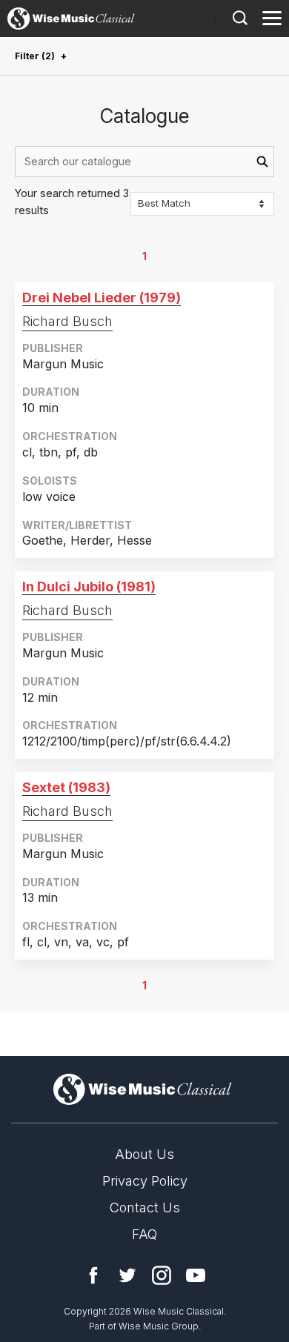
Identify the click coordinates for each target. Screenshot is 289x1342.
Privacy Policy (144, 1181)
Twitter (127, 1275)
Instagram (161, 1275)
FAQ (144, 1234)
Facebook (93, 1275)
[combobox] (144, 161)
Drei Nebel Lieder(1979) (101, 297)
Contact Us (145, 1207)
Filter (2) (35, 56)
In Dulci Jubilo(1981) (89, 586)
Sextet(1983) (66, 787)
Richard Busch (67, 321)
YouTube (195, 1275)
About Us (144, 1154)
